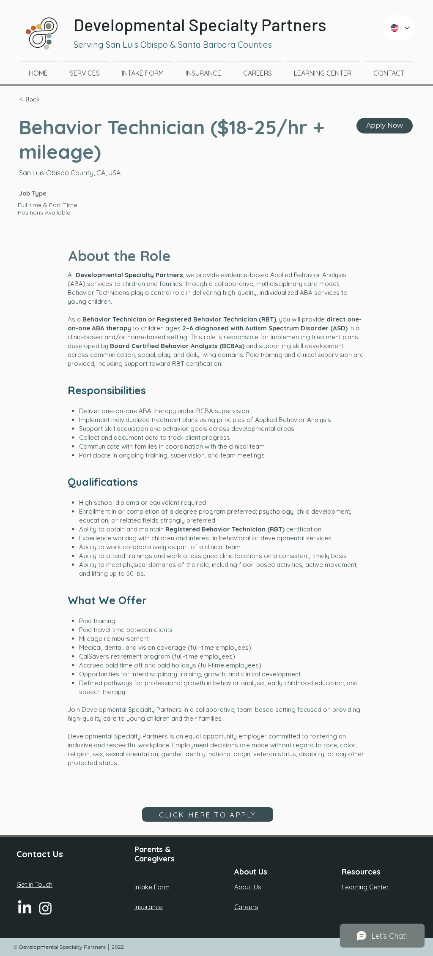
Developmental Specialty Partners (200, 24)
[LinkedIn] (24, 908)
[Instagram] (45, 908)
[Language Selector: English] (399, 28)
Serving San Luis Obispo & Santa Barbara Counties (173, 44)
